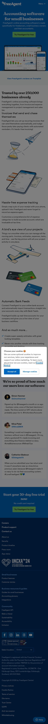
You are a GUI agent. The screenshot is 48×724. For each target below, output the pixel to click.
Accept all (11, 371)
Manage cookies (30, 371)
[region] (24, 362)
